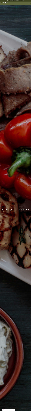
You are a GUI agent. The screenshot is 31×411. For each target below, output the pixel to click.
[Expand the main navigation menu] (29, 3)
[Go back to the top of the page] (29, 409)
